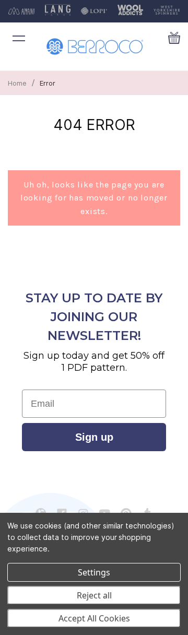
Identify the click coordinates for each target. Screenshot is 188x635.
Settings (94, 572)
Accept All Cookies (94, 618)
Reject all (94, 595)
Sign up (94, 437)
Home (17, 83)
